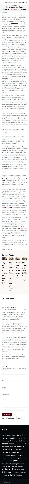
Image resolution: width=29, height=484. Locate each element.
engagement (11, 446)
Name (3, 373)
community (5, 441)
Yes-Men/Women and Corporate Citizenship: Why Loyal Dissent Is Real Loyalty (4, 271)
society (4, 466)
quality (15, 461)
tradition (11, 472)
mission (20, 455)
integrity (19, 452)
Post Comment (6, 414)
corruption (18, 444)
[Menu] (26, 2)
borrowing (13, 435)
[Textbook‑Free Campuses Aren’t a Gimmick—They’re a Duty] (18, 258)
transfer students (23, 472)
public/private (8, 461)
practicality (11, 458)
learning (14, 455)
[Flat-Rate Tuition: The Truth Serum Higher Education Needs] (24, 258)
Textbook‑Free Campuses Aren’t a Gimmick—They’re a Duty (18, 269)
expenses (18, 449)
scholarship (6, 464)
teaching (22, 469)
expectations (8, 449)
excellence (20, 446)
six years (23, 47)
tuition (4, 475)
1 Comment (23, 9)
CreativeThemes (6, 482)
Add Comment (5, 394)
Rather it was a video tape (13, 51)
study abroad (17, 469)
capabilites (12, 438)
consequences (8, 444)
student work (7, 469)
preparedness (21, 458)
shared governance (18, 464)
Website (4, 387)
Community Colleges (17, 441)
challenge (21, 438)
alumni (4, 435)
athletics (9, 435)
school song (14, 23)
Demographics (4, 446)
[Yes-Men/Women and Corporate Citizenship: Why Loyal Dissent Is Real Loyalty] (4, 258)
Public (3, 461)
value (10, 475)
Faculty (5, 452)
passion (4, 458)
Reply (25, 309)
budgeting (20, 435)
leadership (6, 455)
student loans (19, 466)
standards (11, 466)
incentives (12, 452)
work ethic (18, 475)
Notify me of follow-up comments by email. (14, 410)
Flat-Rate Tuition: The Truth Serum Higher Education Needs (24, 270)
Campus (4, 438)
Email (3, 380)
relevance (21, 461)
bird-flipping (8, 207)
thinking (4, 472)
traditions (17, 472)
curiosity (24, 444)
